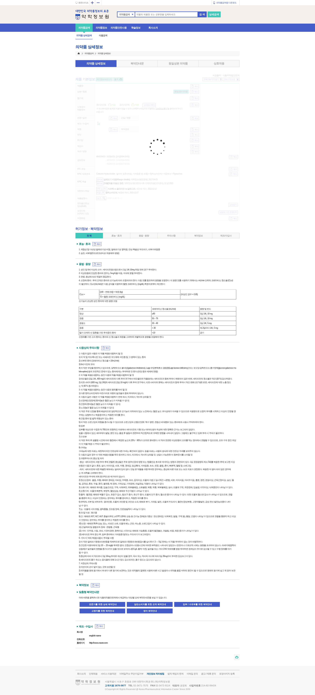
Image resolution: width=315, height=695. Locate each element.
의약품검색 (124, 14)
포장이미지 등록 (227, 673)
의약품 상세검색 (84, 35)
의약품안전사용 (119, 27)
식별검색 (103, 35)
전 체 (89, 235)
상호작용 (219, 63)
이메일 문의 (192, 673)
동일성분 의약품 (178, 63)
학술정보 (135, 27)
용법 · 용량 (144, 235)
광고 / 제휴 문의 (208, 673)
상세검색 (214, 14)
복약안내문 (137, 63)
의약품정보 (101, 27)
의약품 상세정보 (95, 63)
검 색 (202, 14)
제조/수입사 (225, 235)
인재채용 (93, 673)
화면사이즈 (83, 2)
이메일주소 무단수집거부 (131, 673)
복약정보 (198, 235)
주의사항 (171, 235)
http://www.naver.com (98, 643)
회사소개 (153, 27)
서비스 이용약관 (108, 673)
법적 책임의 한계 (175, 673)
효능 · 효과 (116, 235)
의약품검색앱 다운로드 (226, 2)
